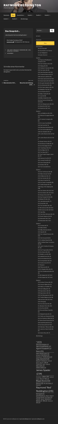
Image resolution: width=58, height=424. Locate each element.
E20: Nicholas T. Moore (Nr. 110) (45, 327)
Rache (38, 385)
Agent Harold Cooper (42, 353)
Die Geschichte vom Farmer (45, 50)
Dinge (38, 360)
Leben (45, 376)
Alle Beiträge (24, 19)
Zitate (16, 51)
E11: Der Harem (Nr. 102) (44, 252)
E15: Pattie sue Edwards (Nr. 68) (46, 316)
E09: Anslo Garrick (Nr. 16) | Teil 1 (46, 78)
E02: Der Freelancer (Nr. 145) (45, 63)
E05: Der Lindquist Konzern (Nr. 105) (19, 50)
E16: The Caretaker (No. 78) (45, 205)
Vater (42, 399)
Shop (13, 15)
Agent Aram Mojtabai (42, 344)
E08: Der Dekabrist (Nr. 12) (44, 131)
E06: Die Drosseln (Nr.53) (44, 238)
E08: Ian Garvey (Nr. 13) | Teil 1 (45, 299)
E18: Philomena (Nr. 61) (43, 267)
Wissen (50, 400)
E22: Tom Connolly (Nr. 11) (44, 166)
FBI (37, 362)
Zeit (38, 402)
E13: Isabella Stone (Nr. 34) (44, 256)
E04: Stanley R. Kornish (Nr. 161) (45, 68)
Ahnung (38, 355)
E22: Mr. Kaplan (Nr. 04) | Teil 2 (45, 277)
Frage (46, 362)
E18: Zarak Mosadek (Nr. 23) (45, 322)
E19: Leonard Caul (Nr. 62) (44, 160)
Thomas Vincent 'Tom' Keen (44, 397)
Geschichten (20, 15)
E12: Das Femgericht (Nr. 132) (45, 197)
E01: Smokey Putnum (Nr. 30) (45, 282)
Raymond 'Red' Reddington (44, 389)
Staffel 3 (47, 15)
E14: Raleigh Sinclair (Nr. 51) (44, 314)
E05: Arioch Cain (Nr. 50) (44, 180)
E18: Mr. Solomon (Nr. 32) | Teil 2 (45, 209)
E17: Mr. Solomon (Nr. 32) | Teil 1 (45, 207)
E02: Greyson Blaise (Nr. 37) (45, 284)
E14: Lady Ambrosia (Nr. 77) (44, 201)
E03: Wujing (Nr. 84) (43, 66)
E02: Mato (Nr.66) (42, 227)
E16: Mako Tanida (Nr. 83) (44, 93)
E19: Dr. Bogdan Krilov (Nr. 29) (45, 269)
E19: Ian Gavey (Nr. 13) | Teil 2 (45, 324)
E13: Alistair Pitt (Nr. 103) (44, 199)
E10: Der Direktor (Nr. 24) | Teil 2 (46, 192)
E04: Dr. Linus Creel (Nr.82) (44, 123)
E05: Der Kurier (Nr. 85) (43, 70)
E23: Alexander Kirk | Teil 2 (44, 220)
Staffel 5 (14, 19)
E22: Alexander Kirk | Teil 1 (44, 218)
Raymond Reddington (22, 5)
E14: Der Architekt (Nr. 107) (44, 258)
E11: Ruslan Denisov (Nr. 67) (45, 141)
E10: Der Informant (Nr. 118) (44, 303)
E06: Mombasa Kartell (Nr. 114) (45, 127)
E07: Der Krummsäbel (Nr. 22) (45, 129)
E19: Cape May (41, 212)
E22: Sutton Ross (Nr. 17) (44, 333)
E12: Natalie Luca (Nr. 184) (44, 254)
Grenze (48, 364)
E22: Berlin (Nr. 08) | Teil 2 (44, 108)
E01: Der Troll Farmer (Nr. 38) (45, 171)
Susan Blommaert (40, 395)
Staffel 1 (30, 15)
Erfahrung (44, 360)
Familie (50, 360)
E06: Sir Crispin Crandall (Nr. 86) (45, 182)
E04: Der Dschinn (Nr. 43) (44, 178)
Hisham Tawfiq (41, 367)
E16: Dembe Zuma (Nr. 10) (44, 262)
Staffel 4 (6, 19)
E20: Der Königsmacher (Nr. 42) (46, 104)
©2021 (5, 419)
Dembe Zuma (47, 357)
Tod (38, 399)
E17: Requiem (41, 265)
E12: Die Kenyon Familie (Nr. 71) (45, 143)
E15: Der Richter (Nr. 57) (44, 91)
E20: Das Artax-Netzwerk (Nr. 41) (46, 214)
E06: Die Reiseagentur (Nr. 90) (45, 295)
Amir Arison (45, 355)
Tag (47, 395)
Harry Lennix (40, 365)
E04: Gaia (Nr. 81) (42, 232)
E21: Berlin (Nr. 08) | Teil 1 (44, 106)
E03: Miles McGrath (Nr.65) (44, 230)
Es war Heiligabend (42, 52)
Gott (43, 364)
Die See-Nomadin (42, 48)
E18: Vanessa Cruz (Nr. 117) (44, 158)
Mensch (39, 383)
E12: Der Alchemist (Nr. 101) (44, 85)
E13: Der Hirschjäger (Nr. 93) (45, 145)
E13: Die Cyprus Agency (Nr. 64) (45, 87)
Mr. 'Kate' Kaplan (48, 383)
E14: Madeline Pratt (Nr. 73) (44, 89)
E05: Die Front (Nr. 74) (43, 125)
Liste (37, 378)
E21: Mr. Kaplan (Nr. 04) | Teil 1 (45, 275)
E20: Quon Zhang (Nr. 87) (44, 162)
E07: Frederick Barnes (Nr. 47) (45, 74)
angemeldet (12, 70)
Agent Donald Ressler (43, 346)
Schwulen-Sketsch (42, 55)
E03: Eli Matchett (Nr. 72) (44, 176)
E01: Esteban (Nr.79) (43, 225)
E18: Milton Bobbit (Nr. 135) (44, 98)
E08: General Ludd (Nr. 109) (44, 76)
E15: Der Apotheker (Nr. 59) (45, 260)
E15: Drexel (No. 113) (43, 203)
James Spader (43, 372)
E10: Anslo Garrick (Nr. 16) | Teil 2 (46, 80)
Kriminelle (38, 376)
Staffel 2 (38, 15)
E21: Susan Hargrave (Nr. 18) (45, 216)
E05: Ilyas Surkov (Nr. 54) (44, 291)
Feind (41, 362)
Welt (45, 400)
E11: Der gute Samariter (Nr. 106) (46, 83)
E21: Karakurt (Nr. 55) (43, 164)
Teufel (51, 395)
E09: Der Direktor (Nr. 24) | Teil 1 (46, 190)
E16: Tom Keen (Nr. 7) (43, 152)
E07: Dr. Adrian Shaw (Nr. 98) (45, 240)
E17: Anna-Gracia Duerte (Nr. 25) (46, 320)
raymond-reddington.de (13, 419)
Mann (47, 378)
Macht (42, 378)
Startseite (6, 15)
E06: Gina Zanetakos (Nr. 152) (45, 72)
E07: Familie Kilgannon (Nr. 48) (45, 297)
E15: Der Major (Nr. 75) (43, 150)
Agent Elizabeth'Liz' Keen (44, 350)
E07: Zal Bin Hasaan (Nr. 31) (44, 184)
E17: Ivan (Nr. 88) (42, 96)
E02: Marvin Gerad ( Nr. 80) (44, 173)
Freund (39, 364)
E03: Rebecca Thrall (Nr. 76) (45, 286)
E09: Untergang (42, 301)
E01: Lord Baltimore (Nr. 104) (45, 113)
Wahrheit (39, 400)
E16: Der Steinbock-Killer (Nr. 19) (46, 318)
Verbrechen (48, 399)
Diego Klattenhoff (42, 359)
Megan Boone (43, 381)
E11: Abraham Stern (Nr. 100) (45, 306)
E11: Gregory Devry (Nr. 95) (44, 194)
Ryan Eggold (40, 393)
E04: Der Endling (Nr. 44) (44, 288)
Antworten (39, 356)
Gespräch (10, 53)
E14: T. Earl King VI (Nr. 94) (44, 148)
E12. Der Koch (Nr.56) (43, 308)
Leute (52, 376)
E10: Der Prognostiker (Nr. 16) (45, 250)
